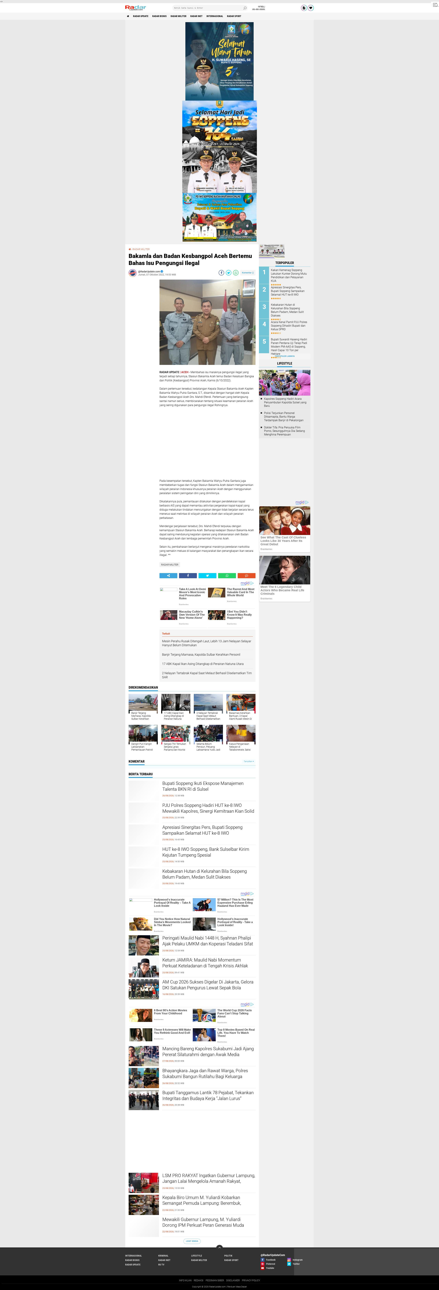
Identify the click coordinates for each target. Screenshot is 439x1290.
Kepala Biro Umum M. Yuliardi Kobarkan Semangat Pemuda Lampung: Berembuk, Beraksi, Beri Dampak (201, 1203)
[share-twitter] (228, 272)
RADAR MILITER (178, 16)
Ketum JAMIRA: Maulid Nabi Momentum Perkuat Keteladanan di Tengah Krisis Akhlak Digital (205, 965)
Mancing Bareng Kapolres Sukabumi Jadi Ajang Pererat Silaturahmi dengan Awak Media (208, 1051)
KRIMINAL (163, 1255)
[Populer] (310, 8)
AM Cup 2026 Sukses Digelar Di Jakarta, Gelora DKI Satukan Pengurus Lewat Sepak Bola (207, 984)
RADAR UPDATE (140, 16)
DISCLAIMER (233, 1280)
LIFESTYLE (196, 1255)
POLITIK (228, 1255)
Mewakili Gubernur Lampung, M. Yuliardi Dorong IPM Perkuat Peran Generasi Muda (203, 1222)
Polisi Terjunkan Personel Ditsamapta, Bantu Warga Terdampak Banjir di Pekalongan (284, 416)
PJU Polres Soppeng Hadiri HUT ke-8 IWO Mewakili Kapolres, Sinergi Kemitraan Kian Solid (208, 808)
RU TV (161, 1264)
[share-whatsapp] (236, 272)
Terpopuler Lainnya (285, 356)
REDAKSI (198, 1280)
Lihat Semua (192, 1241)
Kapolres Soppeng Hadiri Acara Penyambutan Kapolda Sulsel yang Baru (285, 402)
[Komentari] (247, 575)
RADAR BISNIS (159, 16)
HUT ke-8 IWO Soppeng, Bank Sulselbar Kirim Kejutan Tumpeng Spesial (205, 852)
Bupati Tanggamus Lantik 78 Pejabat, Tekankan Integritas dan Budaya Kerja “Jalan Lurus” (208, 1095)
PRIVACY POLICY (251, 1280)
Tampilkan (248, 761)
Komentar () (248, 272)
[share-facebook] (221, 272)
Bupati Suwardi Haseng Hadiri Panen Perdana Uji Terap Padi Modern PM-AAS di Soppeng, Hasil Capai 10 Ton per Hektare (289, 346)
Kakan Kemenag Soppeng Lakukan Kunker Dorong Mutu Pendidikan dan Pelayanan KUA (289, 275)
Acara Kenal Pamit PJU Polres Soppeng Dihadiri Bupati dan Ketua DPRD (289, 325)
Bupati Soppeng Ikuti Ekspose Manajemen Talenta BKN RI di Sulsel (203, 786)
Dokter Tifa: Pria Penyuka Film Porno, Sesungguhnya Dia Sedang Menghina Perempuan (284, 431)
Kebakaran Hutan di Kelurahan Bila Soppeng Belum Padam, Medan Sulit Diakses (204, 874)
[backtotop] (219, 1248)
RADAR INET (196, 16)
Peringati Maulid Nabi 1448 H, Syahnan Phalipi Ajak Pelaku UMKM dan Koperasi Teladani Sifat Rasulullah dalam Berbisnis (207, 943)
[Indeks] (304, 8)
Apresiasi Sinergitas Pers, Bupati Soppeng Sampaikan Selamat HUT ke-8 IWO (202, 830)
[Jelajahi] (435, 5)
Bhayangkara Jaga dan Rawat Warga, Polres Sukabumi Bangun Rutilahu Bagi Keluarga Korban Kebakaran (205, 1076)
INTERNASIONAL (214, 16)
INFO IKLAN (185, 1280)
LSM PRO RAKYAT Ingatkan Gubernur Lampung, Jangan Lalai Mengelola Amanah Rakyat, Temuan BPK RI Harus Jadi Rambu (208, 1181)
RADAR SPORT (234, 16)
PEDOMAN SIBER (215, 1280)
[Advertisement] (142, 331)
